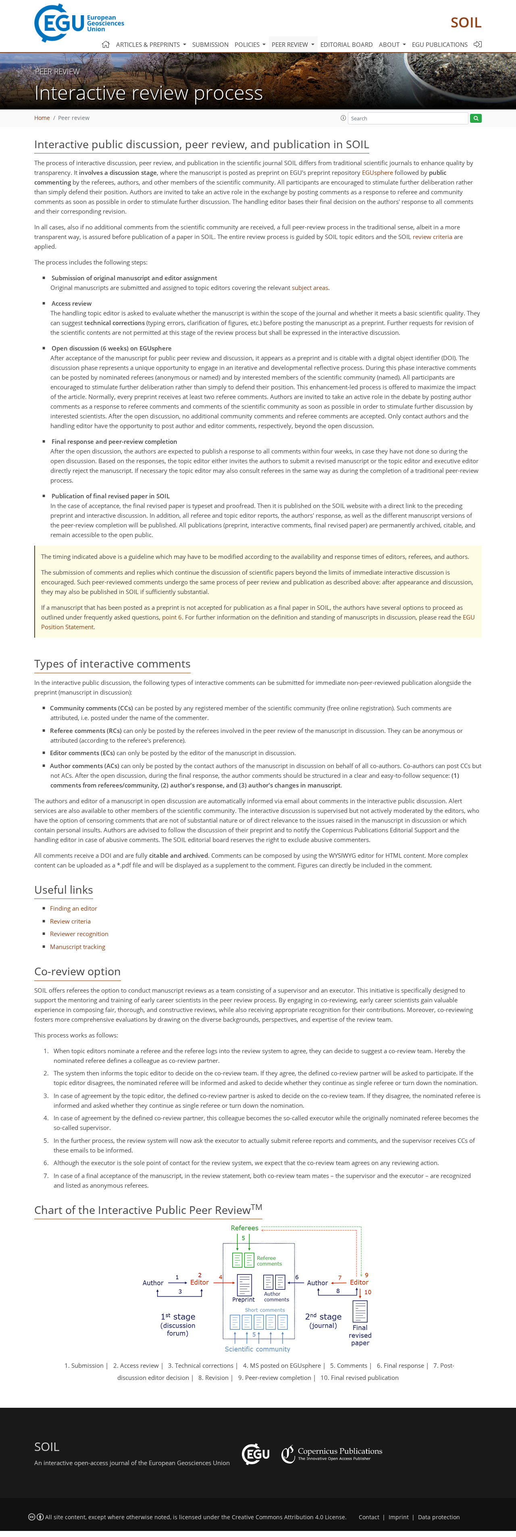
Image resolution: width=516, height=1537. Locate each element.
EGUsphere (377, 172)
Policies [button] (248, 44)
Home (42, 118)
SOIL (466, 22)
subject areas (310, 287)
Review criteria (70, 921)
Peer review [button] (291, 44)
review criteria (432, 237)
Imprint (399, 1517)
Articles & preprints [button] (148, 44)
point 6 (172, 617)
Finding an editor (73, 908)
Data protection (439, 1517)
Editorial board (346, 44)
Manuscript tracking (77, 947)
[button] (343, 118)
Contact (369, 1517)
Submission (210, 44)
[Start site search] (476, 118)
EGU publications (440, 44)
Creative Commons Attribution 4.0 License (288, 1517)
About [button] (390, 44)
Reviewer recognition (79, 934)
